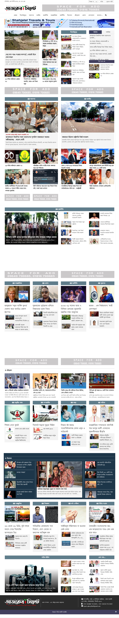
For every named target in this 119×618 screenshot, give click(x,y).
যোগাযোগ (91, 15)
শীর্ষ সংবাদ (101, 61)
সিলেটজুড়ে (23, 15)
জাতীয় (38, 15)
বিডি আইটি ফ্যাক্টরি (62, 612)
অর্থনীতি (62, 15)
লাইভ (101, 2)
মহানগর (31, 15)
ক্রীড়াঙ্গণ (77, 15)
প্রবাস (84, 15)
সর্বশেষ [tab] (95, 32)
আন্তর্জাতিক (54, 15)
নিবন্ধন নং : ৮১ (93, 2)
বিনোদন (69, 15)
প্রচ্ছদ (15, 15)
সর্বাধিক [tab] (108, 32)
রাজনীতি (45, 15)
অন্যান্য (99, 15)
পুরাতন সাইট (109, 2)
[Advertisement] (52, 256)
